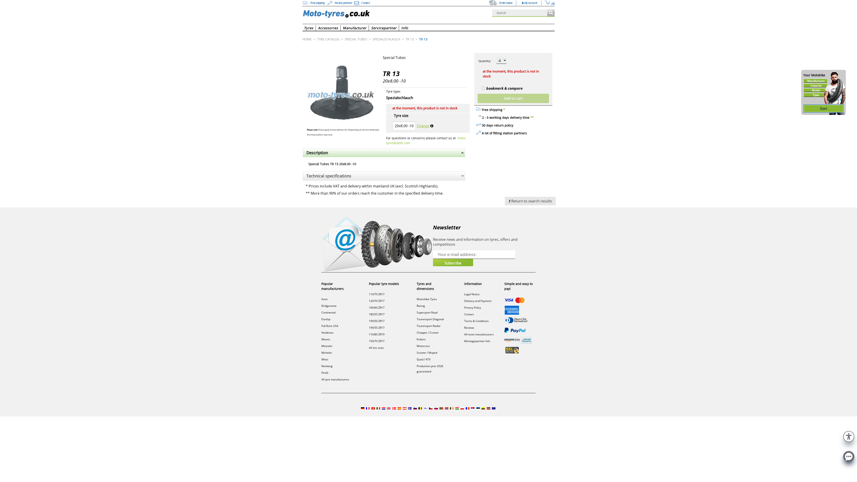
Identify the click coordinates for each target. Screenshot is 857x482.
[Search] (551, 13)
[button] (848, 436)
